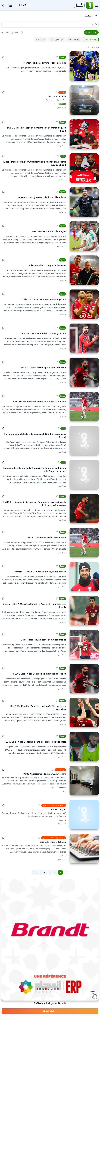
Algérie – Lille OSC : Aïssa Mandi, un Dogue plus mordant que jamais (34, 606)
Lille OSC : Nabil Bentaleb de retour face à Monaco (39, 401)
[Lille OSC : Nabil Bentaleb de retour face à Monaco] (84, 406)
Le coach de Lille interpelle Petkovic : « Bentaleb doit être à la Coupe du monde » (34, 469)
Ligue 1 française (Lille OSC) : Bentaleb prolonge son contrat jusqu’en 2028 (34, 163)
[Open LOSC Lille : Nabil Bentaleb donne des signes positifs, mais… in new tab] (56, 736)
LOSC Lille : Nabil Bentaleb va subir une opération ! (39, 673)
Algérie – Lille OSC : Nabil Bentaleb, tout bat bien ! (39, 571)
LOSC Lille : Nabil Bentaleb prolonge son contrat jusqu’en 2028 (36, 129)
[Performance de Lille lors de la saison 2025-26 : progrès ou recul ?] (84, 440)
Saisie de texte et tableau (52, 842)
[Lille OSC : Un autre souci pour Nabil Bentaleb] (84, 372)
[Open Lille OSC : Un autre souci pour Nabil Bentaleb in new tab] (56, 362)
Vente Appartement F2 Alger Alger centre (44, 774)
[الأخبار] (89, 5)
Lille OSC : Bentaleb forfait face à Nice (46, 537)
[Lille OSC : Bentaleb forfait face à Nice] (84, 542)
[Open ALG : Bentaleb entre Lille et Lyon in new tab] (56, 226)
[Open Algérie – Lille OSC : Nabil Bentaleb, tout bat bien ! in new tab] (56, 566)
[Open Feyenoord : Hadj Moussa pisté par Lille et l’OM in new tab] (56, 192)
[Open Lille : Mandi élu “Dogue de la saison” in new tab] (56, 260)
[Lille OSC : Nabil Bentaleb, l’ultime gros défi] (84, 338)
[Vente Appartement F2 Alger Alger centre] (84, 780)
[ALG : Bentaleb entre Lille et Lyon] (84, 236)
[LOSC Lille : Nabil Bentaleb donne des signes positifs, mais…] (84, 746)
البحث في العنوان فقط (10, 32)
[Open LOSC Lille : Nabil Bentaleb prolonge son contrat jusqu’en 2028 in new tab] (56, 122)
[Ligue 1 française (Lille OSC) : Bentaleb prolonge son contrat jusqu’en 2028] (84, 168)
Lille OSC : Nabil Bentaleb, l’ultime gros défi (43, 333)
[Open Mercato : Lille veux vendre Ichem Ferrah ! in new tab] (56, 57)
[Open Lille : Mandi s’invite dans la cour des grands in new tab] (56, 634)
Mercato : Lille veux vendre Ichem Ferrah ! (44, 63)
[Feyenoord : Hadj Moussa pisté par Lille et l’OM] (84, 202)
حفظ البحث (89, 32)
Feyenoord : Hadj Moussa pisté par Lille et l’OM (41, 197)
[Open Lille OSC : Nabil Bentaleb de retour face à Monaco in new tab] (56, 396)
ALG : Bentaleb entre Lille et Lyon (49, 231)
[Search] (96, 24)
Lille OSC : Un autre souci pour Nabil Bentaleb (42, 367)
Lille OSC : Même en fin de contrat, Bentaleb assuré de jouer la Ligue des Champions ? (33, 503)
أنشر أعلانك (48, 1011)
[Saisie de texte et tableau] (84, 848)
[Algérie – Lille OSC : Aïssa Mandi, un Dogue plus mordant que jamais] (84, 610)
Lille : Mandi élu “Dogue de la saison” (47, 265)
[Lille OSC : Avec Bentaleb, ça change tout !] (84, 304)
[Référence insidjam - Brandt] (50, 940)
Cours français (58, 809)
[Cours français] (84, 814)
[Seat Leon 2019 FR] (84, 100)
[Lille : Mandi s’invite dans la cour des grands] (84, 644)
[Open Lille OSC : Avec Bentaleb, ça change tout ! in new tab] (56, 294)
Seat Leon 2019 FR (56, 96)
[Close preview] (94, 689)
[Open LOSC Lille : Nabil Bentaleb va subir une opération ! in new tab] (56, 668)
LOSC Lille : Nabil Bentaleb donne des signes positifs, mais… (35, 741)
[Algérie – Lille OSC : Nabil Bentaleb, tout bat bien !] (84, 576)
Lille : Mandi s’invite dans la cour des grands (43, 639)
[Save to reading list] (3, 57)
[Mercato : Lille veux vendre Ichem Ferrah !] (84, 66)
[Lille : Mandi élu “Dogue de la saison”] (84, 270)
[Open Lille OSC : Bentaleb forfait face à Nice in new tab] (56, 532)
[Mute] (73, 689)
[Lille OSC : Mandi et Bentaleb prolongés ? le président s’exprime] (84, 712)
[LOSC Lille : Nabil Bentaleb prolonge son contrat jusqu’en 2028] (84, 134)
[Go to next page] (34, 872)
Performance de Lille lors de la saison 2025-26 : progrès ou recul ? (35, 435)
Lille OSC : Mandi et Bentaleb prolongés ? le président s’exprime (38, 708)
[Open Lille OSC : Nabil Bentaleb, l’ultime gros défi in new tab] (56, 328)
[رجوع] (96, 15)
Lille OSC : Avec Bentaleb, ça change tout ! (44, 299)
